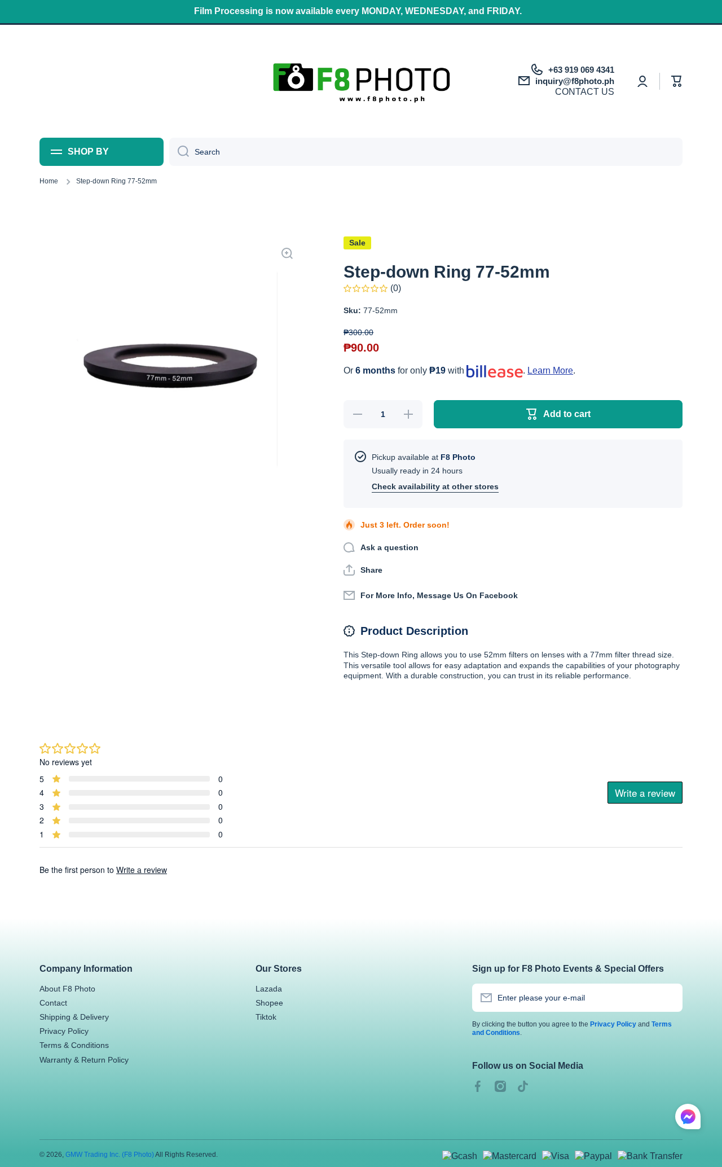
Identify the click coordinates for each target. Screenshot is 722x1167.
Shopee (269, 1002)
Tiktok (266, 1016)
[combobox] (426, 152)
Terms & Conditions (74, 1045)
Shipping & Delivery (74, 1016)
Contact (53, 1002)
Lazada (269, 988)
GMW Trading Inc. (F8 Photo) (109, 1155)
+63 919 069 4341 (581, 69)
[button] (677, 81)
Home (48, 181)
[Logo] (361, 81)
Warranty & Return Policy (84, 1059)
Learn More (550, 370)
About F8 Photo (67, 988)
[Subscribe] (668, 998)
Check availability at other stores (435, 486)
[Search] (179, 152)
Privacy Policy (64, 1031)
